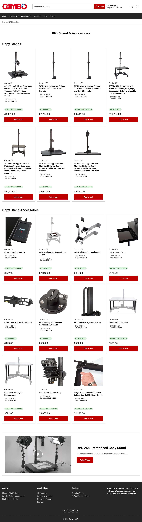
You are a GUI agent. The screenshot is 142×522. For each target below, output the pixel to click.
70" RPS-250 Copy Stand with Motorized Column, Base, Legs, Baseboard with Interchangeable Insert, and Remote (122, 90)
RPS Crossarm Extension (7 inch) (18, 322)
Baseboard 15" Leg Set (118, 322)
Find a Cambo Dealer (10, 499)
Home (4, 16)
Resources (25, 16)
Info (51, 16)
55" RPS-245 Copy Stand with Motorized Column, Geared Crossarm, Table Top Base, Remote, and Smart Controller (86, 167)
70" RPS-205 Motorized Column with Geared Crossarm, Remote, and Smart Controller (87, 88)
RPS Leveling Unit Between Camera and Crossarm (50, 323)
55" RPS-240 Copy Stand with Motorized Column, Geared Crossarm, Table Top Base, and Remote (52, 167)
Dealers (37, 16)
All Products (42, 493)
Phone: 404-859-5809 (10, 493)
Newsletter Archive (44, 499)
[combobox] (68, 6)
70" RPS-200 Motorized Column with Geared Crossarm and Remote (52, 88)
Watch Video (85, 460)
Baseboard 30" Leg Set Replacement (13, 393)
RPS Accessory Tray (117, 252)
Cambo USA (73, 519)
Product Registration (45, 496)
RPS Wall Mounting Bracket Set (87, 252)
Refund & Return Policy (81, 496)
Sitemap (40, 502)
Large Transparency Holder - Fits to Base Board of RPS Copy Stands (88, 393)
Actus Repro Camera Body (50, 392)
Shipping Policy (78, 493)
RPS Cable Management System (87, 322)
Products (13, 16)
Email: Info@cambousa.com (13, 496)
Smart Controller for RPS (14, 252)
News (45, 16)
